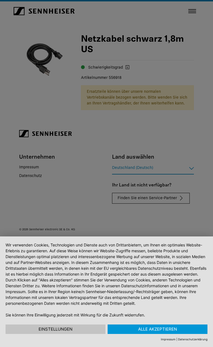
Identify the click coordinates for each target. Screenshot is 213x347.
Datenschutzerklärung (192, 339)
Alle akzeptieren (157, 329)
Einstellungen (55, 329)
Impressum (168, 339)
